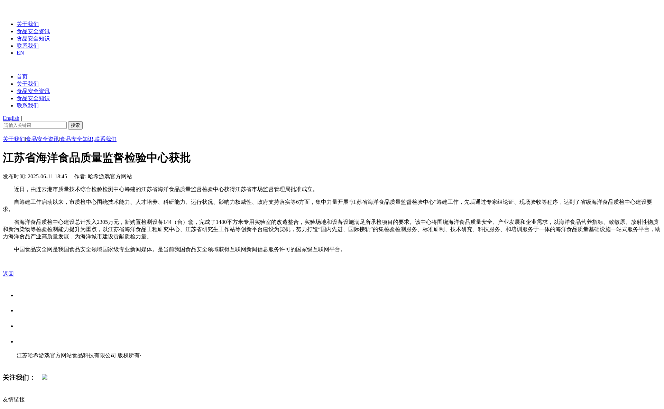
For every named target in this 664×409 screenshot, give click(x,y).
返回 (8, 274)
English (11, 118)
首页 (22, 76)
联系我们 (28, 46)
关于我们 (28, 24)
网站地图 (30, 362)
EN (20, 53)
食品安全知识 (33, 38)
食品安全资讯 (33, 31)
